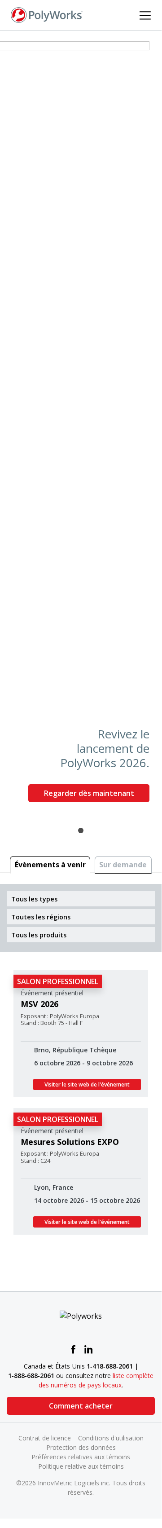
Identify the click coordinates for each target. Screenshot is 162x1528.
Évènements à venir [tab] (50, 865)
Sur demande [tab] (123, 865)
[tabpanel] (81, 425)
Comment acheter (81, 1406)
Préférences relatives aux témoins (80, 1457)
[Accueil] (47, 14)
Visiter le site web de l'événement (87, 1084)
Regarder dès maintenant (89, 793)
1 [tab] (80, 830)
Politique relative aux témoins (81, 1466)
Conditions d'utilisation (111, 1438)
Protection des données (81, 1447)
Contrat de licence (44, 1438)
